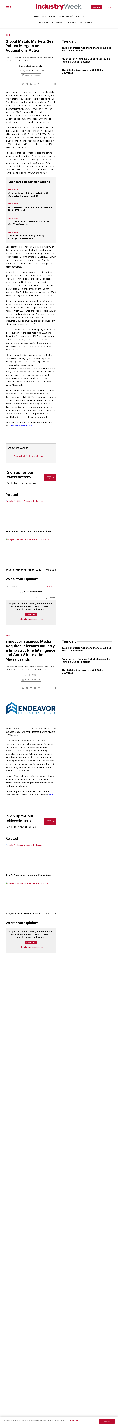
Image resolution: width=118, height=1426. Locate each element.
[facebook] (22, 84)
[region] (31, 592)
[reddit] (35, 84)
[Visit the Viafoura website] (50, 598)
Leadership (71, 23)
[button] (7, 7)
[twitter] (31, 84)
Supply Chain (86, 23)
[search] (11, 7)
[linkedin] (27, 84)
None (8, 35)
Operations (57, 23)
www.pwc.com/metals (21, 425)
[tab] (12, 586)
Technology (42, 23)
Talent (29, 23)
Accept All (106, 1421)
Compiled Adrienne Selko (30, 66)
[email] (39, 84)
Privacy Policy (75, 1420)
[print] (55, 84)
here (51, 795)
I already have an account (31, 619)
